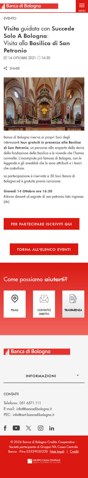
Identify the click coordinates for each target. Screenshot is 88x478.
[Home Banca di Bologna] (29, 6)
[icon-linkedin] (52, 428)
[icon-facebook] (5, 428)
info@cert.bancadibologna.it (33, 414)
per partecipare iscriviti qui (41, 223)
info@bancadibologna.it (34, 408)
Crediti (74, 451)
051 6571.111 (30, 402)
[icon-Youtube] (16, 428)
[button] (82, 6)
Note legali (57, 451)
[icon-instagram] (40, 428)
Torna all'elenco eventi (44, 249)
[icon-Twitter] (29, 428)
